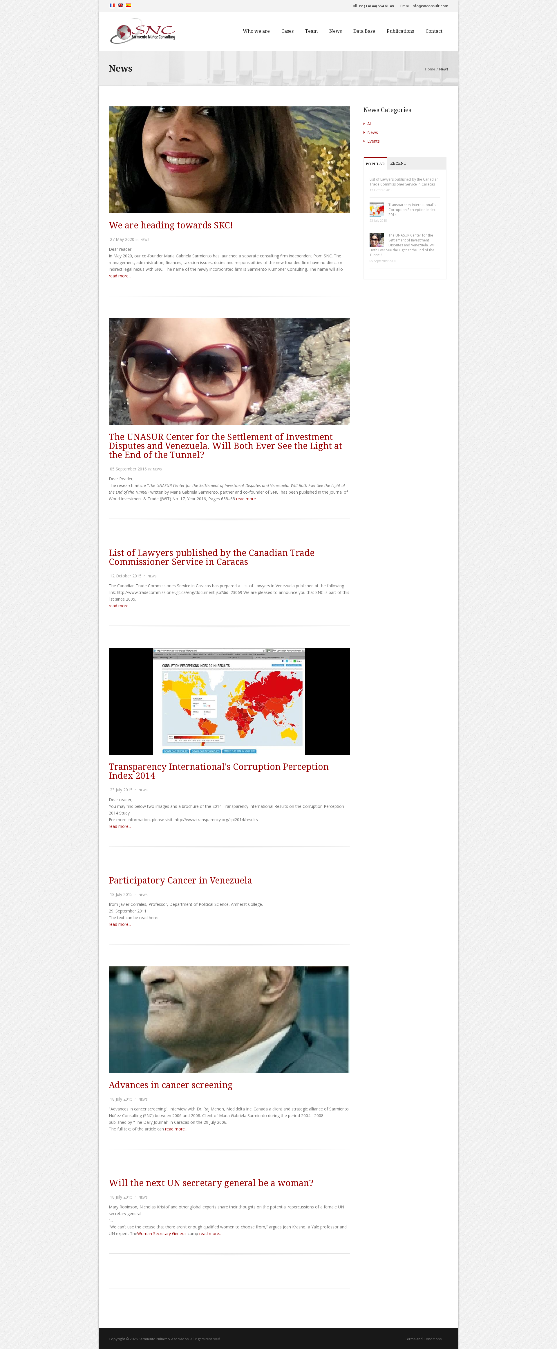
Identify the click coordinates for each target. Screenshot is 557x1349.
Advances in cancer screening (171, 1085)
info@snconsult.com (429, 5)
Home (430, 69)
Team (311, 31)
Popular (375, 164)
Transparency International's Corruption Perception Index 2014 (219, 771)
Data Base (364, 31)
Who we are (256, 31)
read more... (120, 276)
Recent (398, 163)
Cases (287, 31)
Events (373, 141)
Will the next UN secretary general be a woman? (211, 1183)
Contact (434, 31)
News (335, 31)
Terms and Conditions (423, 1339)
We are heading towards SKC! (171, 225)
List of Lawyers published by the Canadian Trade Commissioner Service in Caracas (211, 557)
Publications (400, 31)
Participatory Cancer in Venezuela (180, 880)
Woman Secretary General (162, 1233)
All (369, 123)
